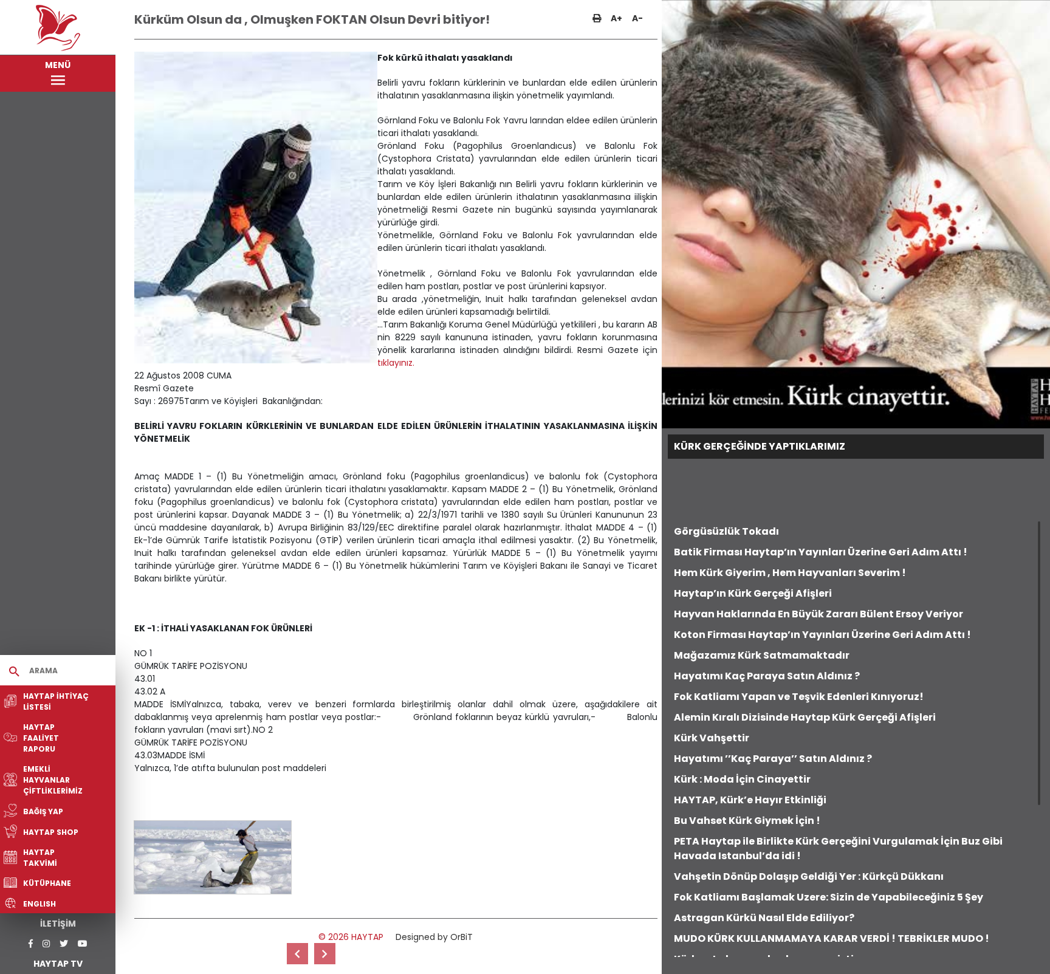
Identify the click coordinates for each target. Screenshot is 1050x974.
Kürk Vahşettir (711, 738)
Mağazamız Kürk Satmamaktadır (761, 655)
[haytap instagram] (46, 944)
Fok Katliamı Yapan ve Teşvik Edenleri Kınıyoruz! (799, 697)
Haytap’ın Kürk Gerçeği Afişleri (753, 593)
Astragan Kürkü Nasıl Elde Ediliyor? (764, 918)
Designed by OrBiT (434, 937)
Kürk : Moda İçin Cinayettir (742, 779)
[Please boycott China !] (324, 953)
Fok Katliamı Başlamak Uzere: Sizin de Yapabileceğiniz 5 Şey (828, 897)
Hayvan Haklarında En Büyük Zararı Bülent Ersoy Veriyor (818, 614)
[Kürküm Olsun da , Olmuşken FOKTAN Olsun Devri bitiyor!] (212, 857)
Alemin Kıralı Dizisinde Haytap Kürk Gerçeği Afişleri (805, 717)
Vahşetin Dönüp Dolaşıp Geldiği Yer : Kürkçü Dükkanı (809, 876)
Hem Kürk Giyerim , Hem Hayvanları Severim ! (790, 573)
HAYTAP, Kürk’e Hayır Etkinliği (750, 800)
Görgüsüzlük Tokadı (726, 531)
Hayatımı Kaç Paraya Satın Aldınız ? (767, 676)
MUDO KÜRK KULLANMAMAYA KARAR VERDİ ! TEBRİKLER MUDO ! (831, 938)
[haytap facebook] (30, 944)
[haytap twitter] (64, 944)
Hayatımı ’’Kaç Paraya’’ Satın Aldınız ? (773, 759)
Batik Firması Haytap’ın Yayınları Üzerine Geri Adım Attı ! (820, 552)
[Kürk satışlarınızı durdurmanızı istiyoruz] (297, 953)
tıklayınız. (395, 363)
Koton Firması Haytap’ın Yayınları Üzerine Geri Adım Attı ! (822, 635)
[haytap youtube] (82, 944)
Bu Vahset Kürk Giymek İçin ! (747, 821)
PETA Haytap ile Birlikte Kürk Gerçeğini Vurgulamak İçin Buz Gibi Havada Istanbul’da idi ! (838, 848)
